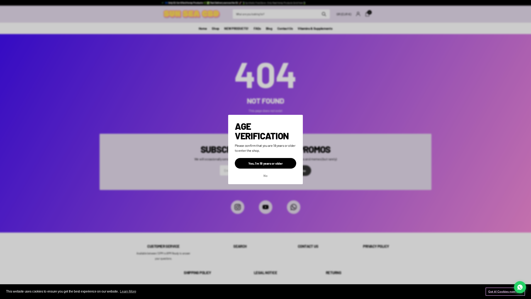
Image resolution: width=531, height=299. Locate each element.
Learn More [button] (128, 291)
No (265, 176)
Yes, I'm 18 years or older (265, 163)
